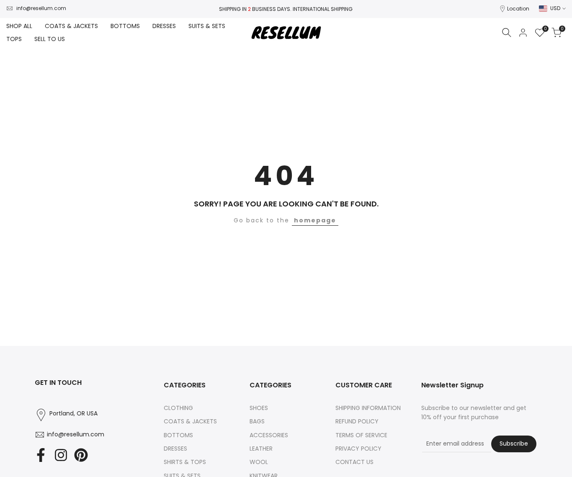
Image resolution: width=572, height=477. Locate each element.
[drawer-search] (506, 32)
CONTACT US (354, 462)
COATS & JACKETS (190, 421)
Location (518, 8)
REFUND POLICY (357, 421)
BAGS (257, 421)
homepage (315, 220)
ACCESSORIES (269, 435)
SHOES (259, 408)
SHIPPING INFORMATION (368, 408)
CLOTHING (178, 408)
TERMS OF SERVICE (361, 435)
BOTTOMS (178, 435)
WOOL (259, 462)
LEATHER (261, 448)
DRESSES (175, 448)
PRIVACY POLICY (358, 448)
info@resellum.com (41, 8)
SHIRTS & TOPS (185, 462)
